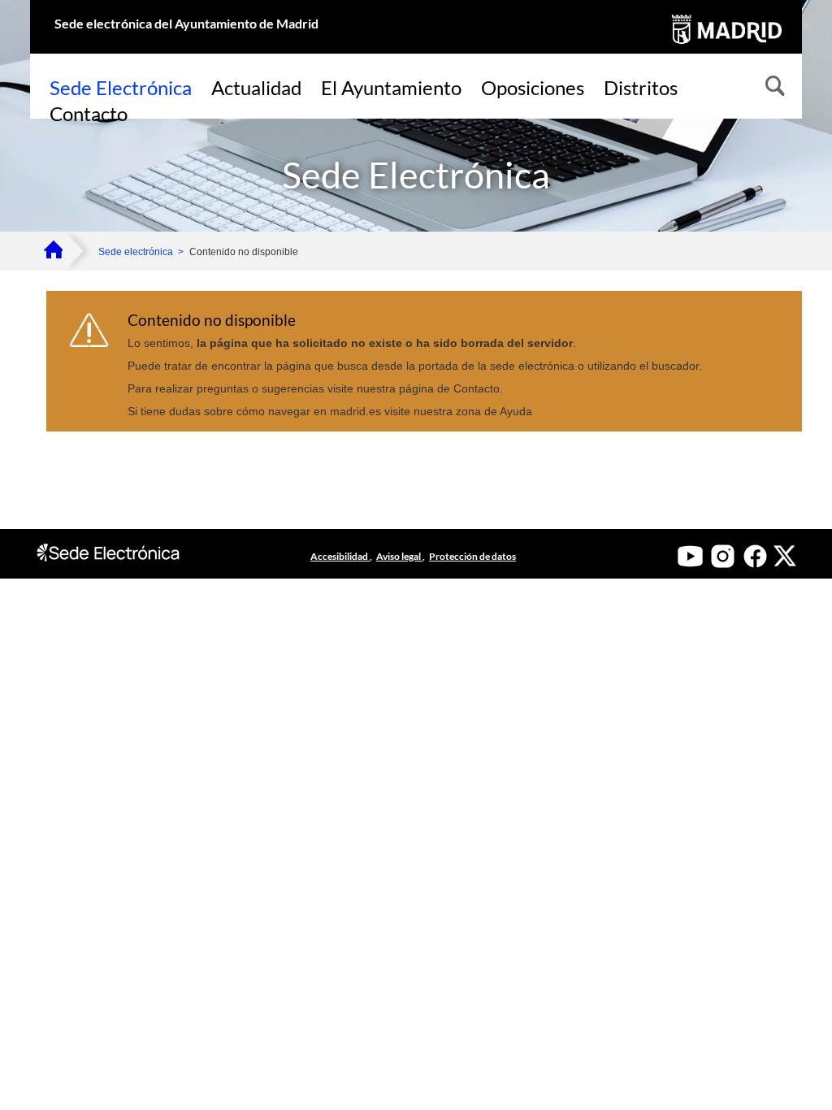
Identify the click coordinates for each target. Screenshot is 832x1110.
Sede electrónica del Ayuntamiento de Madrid (186, 23)
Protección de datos (472, 556)
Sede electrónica (135, 252)
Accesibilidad (340, 556)
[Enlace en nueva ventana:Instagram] (722, 556)
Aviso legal (399, 556)
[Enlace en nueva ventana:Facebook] (755, 556)
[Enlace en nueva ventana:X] (785, 555)
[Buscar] (773, 87)
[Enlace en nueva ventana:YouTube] (690, 556)
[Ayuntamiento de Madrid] (725, 47)
